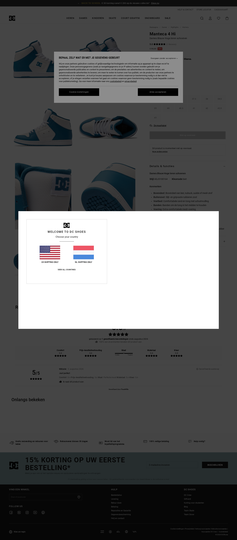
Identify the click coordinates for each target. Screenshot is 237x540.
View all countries (67, 270)
